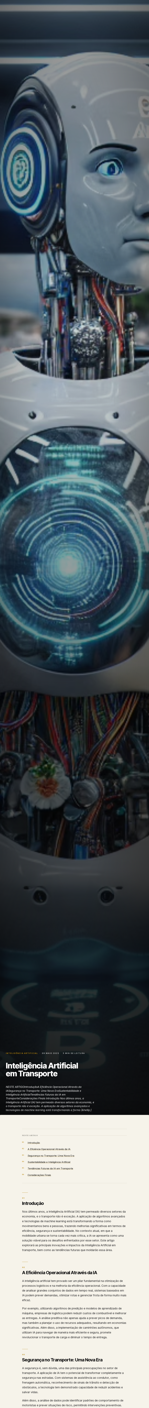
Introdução (34, 1142)
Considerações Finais (39, 1175)
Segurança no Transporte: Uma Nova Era (51, 1155)
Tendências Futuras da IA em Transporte (50, 1168)
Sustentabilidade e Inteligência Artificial (49, 1162)
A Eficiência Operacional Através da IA (49, 1149)
